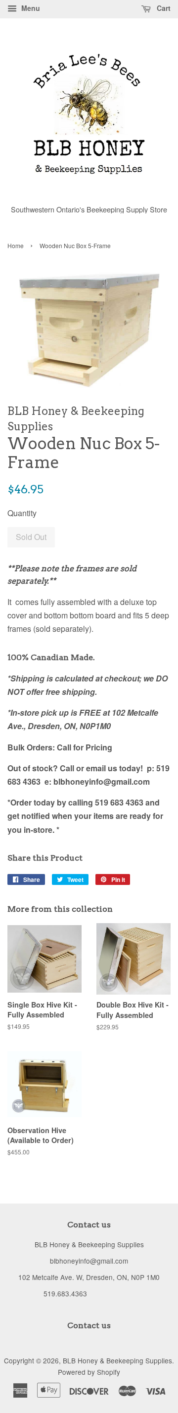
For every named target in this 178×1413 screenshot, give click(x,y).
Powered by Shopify (89, 1372)
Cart (163, 8)
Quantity (22, 513)
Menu (29, 8)
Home (15, 245)
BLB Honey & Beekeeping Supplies (117, 1360)
